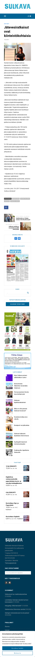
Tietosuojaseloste (10, 563)
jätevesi (7, 201)
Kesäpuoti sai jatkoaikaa (21, 425)
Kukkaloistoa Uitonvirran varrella (15, 609)
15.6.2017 (6, 39)
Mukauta (17, 653)
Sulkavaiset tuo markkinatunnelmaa (16, 594)
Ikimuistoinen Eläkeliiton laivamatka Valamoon (20, 386)
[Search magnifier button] (28, 292)
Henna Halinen (25, 198)
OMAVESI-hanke (15, 201)
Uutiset (6, 23)
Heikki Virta (16, 198)
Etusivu (7, 626)
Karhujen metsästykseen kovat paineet (17, 613)
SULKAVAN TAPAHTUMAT (17, 304)
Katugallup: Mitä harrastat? (13, 606)
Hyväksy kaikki (17, 648)
